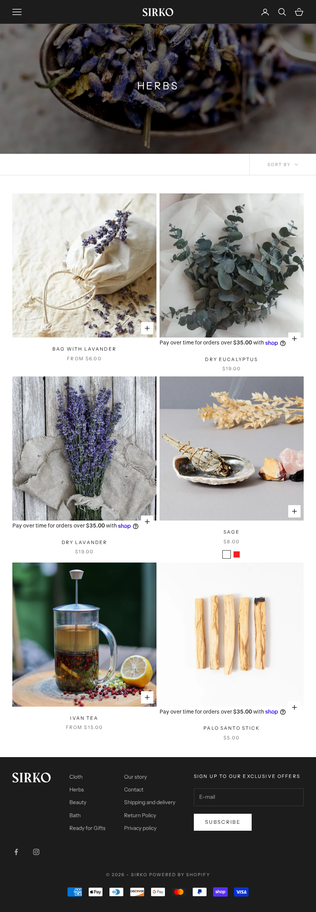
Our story (135, 776)
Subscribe (222, 822)
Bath (75, 815)
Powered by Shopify (179, 874)
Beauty (77, 802)
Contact (133, 789)
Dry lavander (85, 542)
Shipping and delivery (149, 802)
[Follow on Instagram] (36, 852)
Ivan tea (84, 718)
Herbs (76, 789)
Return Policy (140, 815)
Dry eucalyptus (231, 359)
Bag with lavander (84, 349)
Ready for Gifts (87, 828)
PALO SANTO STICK (231, 728)
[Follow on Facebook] (16, 852)
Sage (232, 532)
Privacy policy (140, 828)
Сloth (75, 776)
